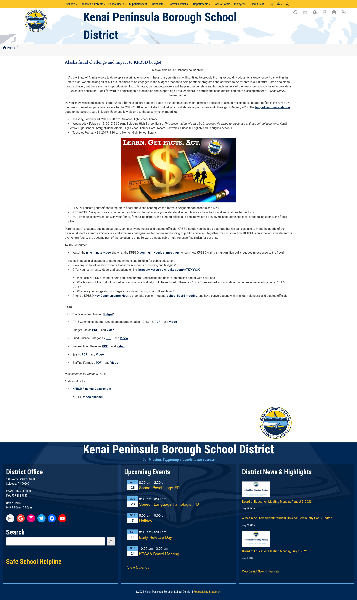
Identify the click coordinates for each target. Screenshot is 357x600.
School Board (116, 4)
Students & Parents (92, 4)
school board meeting (182, 295)
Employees (239, 4)
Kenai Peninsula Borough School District (178, 449)
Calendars (157, 4)
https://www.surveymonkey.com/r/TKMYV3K (169, 269)
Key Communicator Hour (111, 295)
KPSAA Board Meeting (159, 553)
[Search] (111, 541)
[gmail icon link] (307, 14)
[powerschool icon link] (326, 14)
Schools (70, 4)
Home (11, 47)
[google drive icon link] (316, 14)
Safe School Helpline (34, 561)
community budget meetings (159, 252)
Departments (200, 4)
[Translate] (280, 4)
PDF (157, 322)
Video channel (93, 397)
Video (173, 322)
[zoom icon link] (345, 14)
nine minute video (98, 252)
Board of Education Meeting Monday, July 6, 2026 (275, 551)
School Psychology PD (159, 487)
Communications (178, 4)
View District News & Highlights (260, 571)
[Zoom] (288, 4)
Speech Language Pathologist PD (169, 504)
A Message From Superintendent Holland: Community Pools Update (287, 518)
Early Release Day (155, 537)
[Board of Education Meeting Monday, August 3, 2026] (296, 485)
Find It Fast (257, 4)
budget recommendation (272, 107)
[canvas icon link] (297, 14)
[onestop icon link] (336, 14)
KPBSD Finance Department (92, 389)
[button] (272, 4)
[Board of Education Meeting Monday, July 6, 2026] (296, 535)
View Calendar (139, 567)
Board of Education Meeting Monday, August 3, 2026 (277, 501)
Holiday (145, 520)
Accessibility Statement (207, 591)
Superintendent (138, 4)
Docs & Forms (221, 4)
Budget (108, 314)
